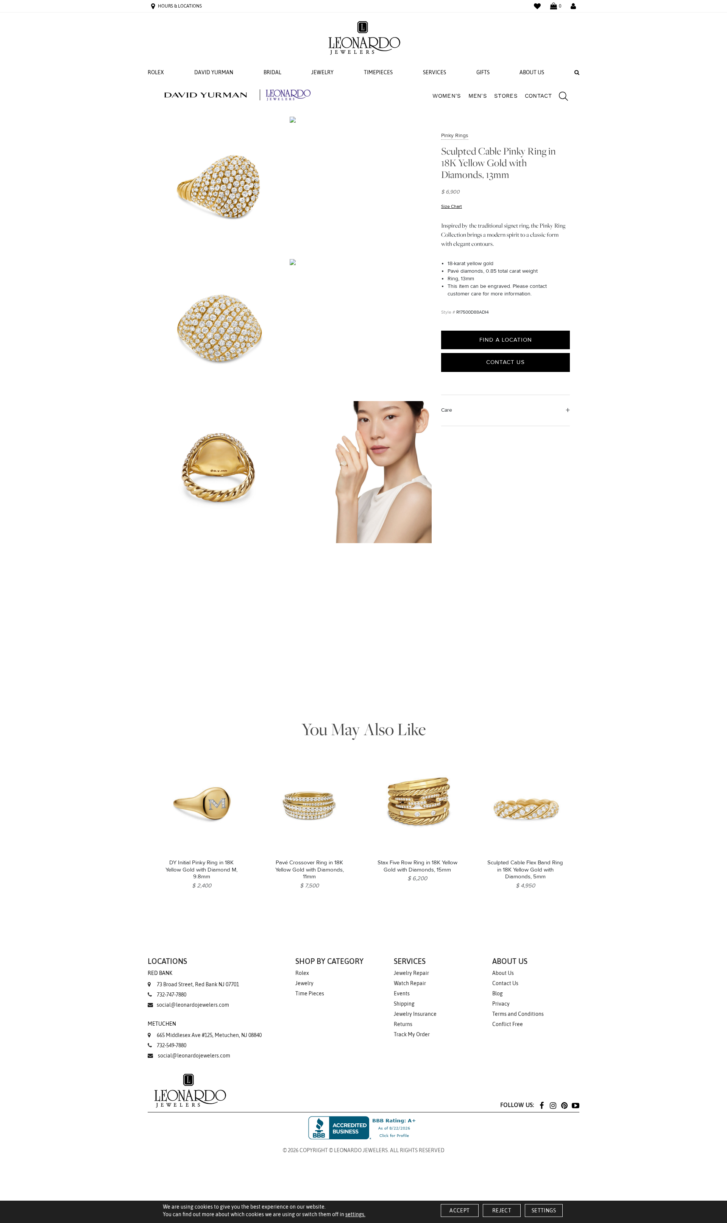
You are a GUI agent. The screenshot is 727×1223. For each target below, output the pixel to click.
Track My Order (412, 1034)
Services (434, 72)
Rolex (156, 72)
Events (402, 993)
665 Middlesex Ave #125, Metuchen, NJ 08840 (205, 1029)
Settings (544, 1210)
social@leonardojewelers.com (193, 1005)
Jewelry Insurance (415, 1014)
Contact (538, 95)
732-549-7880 (171, 1045)
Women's (446, 95)
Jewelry (322, 72)
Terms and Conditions (518, 1014)
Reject (501, 1210)
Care (446, 410)
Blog (497, 993)
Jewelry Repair (411, 973)
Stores (506, 95)
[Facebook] (541, 1105)
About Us (532, 72)
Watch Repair (410, 983)
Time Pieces (309, 993)
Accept (459, 1210)
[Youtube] (575, 1105)
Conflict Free (507, 1024)
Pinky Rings (454, 135)
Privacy (501, 1004)
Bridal (272, 72)
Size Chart (451, 206)
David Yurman (213, 72)
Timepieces (378, 72)
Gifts (483, 72)
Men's (477, 95)
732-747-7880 (171, 995)
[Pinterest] (564, 1105)
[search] (559, 97)
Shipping (404, 1004)
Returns (403, 1024)
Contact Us (505, 362)
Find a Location (505, 339)
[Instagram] (553, 1105)
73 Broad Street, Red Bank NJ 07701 (193, 978)
